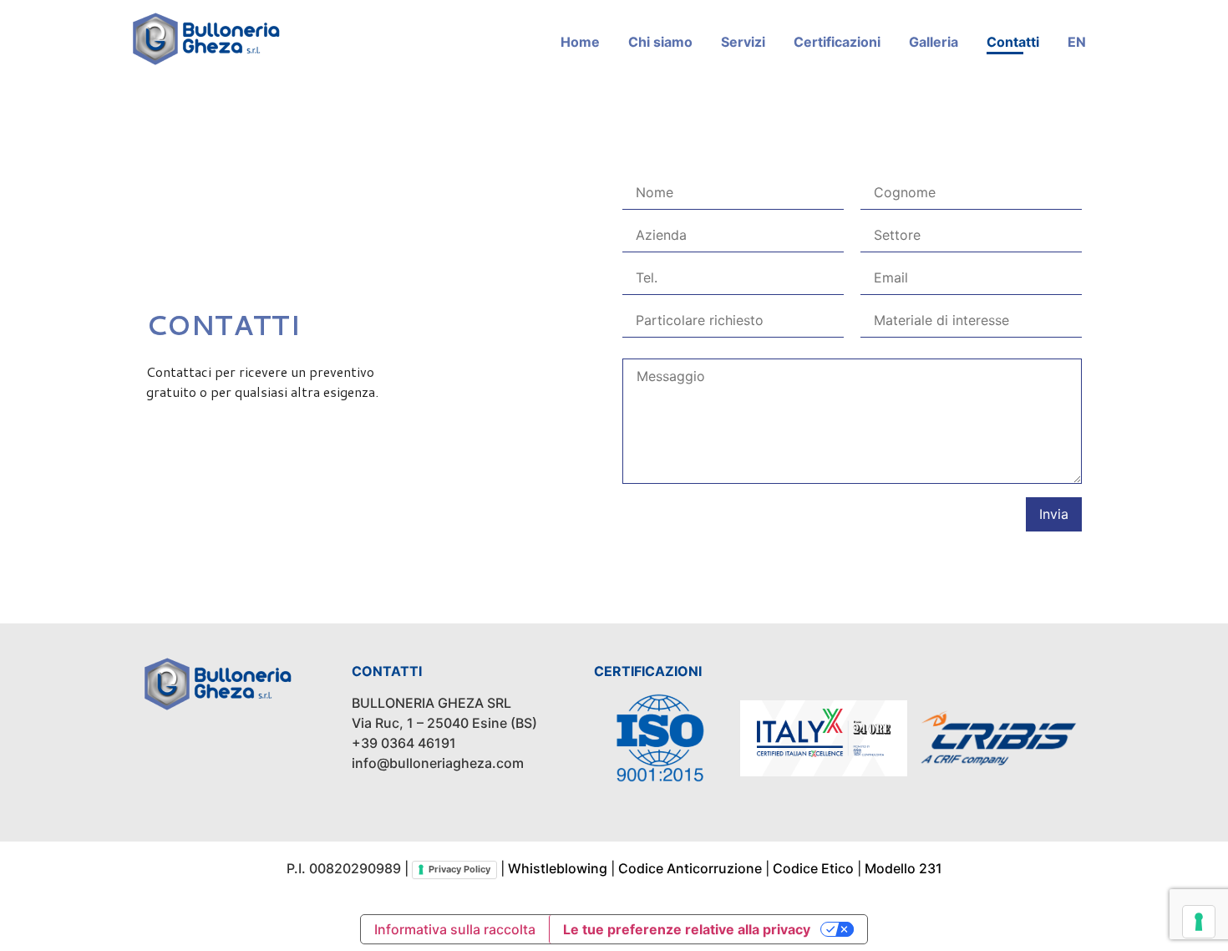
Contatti (1013, 41)
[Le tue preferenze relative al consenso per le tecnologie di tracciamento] (1199, 922)
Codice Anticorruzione (690, 868)
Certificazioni (837, 41)
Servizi (743, 41)
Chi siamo (660, 41)
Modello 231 (903, 868)
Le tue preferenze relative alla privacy (686, 929)
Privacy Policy (459, 869)
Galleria (933, 41)
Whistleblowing (557, 868)
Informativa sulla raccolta (454, 929)
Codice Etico (813, 868)
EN (1077, 41)
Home (580, 41)
